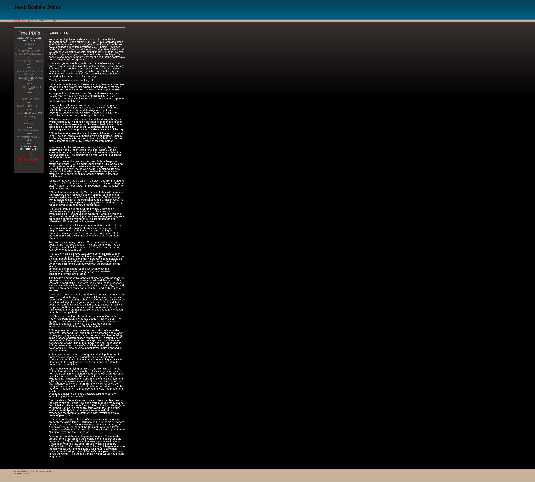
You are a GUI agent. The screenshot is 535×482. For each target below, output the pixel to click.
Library (23, 21)
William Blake (44, 21)
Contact (54, 21)
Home (17, 21)
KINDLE (29, 48)
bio (36, 21)
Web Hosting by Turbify (21, 473)
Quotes (30, 21)
